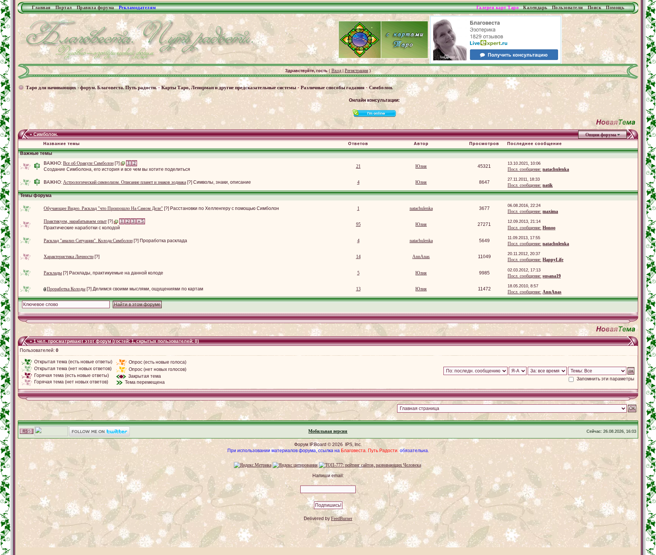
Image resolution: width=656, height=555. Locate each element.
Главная (41, 7)
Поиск (595, 7)
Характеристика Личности (68, 256)
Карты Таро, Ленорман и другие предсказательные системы (228, 87)
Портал (63, 7)
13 (358, 289)
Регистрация (356, 70)
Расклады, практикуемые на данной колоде (116, 273)
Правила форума (95, 7)
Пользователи (567, 7)
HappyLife (552, 259)
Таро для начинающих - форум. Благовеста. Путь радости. (91, 87)
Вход (336, 70)
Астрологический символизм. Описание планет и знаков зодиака (124, 182)
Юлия (421, 166)
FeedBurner (341, 518)
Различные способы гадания (332, 87)
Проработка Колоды (66, 289)
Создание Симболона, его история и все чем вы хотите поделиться (117, 169)
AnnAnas (421, 256)
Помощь (615, 7)
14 (358, 256)
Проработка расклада (163, 240)
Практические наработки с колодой (82, 227)
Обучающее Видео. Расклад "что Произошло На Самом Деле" (103, 208)
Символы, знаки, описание (222, 182)
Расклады (53, 273)
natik (547, 185)
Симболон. (381, 87)
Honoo (548, 227)
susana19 (551, 276)
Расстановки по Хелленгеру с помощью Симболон (224, 208)
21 (358, 166)
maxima (550, 211)
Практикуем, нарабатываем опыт (75, 221)
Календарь (535, 7)
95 (358, 224)
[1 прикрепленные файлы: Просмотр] (45, 289)
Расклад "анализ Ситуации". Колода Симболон (88, 240)
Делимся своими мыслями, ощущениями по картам (148, 289)
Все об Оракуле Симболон (88, 163)
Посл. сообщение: (524, 169)
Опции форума (600, 134)
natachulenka (555, 169)
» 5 (141, 221)
